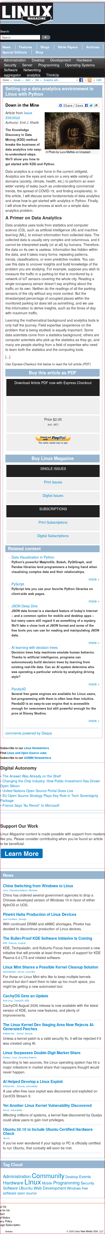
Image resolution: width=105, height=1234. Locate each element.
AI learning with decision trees (34, 647)
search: (5, 31)
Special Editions (14, 52)
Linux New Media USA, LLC (89, 1231)
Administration (9, 971)
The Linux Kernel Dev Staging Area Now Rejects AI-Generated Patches (48, 1026)
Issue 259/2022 (18, 115)
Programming (48, 64)
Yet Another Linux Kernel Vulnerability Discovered (47, 1105)
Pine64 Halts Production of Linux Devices (39, 914)
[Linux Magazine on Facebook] (80, 80)
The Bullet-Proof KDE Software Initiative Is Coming (47, 938)
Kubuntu (13, 942)
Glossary (9, 1231)
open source (27, 1193)
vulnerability (31, 1086)
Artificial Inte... (9, 1033)
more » (94, 579)
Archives (92, 47)
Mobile (47, 1183)
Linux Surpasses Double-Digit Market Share (42, 1052)
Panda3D (18, 688)
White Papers (68, 47)
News (6, 47)
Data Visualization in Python (32, 557)
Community (48, 1175)
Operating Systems (80, 64)
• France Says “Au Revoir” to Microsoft (29, 805)
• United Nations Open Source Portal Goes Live (36, 790)
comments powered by (28, 733)
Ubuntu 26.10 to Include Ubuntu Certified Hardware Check (48, 1131)
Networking (32, 69)
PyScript (17, 583)
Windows (33, 890)
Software (11, 69)
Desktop (6, 1057)
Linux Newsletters (36, 748)
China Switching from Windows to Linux (38, 885)
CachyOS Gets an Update (25, 996)
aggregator (12, 74)
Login (99, 80)
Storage (22, 919)
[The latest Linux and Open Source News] (89, 80)
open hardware (10, 919)
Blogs (45, 47)
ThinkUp (52, 74)
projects (22, 942)
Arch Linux (8, 1000)
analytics (33, 74)
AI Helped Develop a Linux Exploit (33, 1081)
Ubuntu (6, 1138)
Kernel (21, 971)
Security (28, 1033)
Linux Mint (30, 971)
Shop (39, 52)
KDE (5, 942)
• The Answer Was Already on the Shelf (30, 776)
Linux (5, 890)
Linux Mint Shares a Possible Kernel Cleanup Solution (50, 967)
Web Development (50, 1188)
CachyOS (18, 1000)
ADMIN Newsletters (37, 757)
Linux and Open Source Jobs (27, 753)
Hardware (13, 1182)
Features (25, 47)
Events (85, 1176)
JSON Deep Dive (24, 605)
